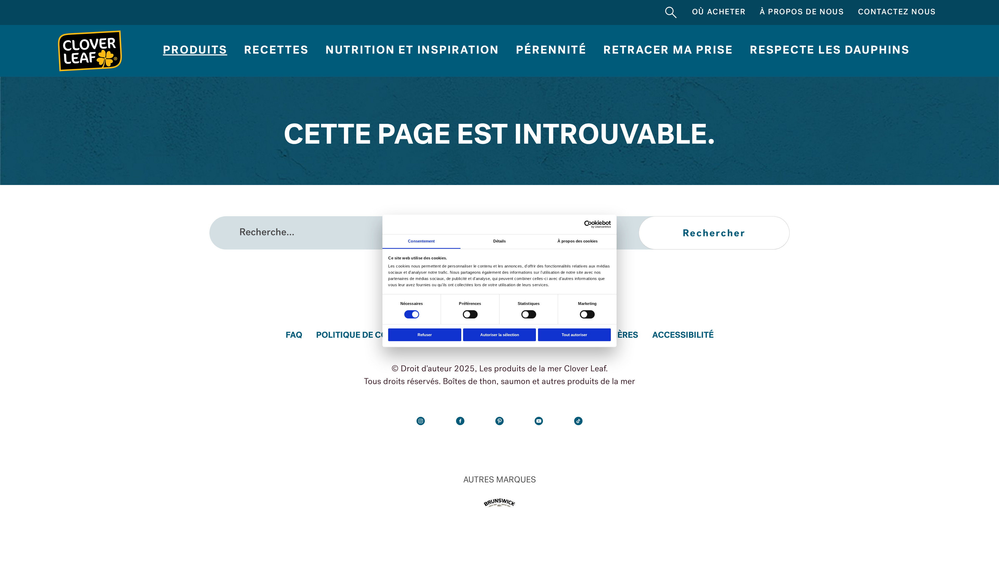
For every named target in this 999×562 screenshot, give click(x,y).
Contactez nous (897, 12)
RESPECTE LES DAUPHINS (830, 50)
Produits (195, 50)
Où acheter (719, 12)
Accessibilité (683, 335)
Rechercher (671, 12)
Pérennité (551, 50)
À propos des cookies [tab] (578, 241)
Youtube (539, 421)
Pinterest (499, 421)
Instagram (420, 421)
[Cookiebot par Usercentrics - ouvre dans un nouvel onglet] (588, 224)
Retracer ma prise (668, 50)
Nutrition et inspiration (412, 50)
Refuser (425, 335)
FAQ (294, 335)
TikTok (578, 421)
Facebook (460, 421)
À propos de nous (802, 12)
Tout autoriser (574, 335)
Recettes (276, 50)
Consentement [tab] (421, 241)
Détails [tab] (499, 241)
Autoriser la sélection (499, 335)
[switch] (470, 314)
